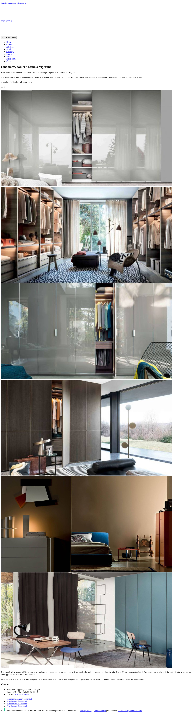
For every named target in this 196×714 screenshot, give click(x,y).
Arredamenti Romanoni (17, 701)
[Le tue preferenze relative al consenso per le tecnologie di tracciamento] (4, 709)
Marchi (9, 54)
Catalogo (10, 51)
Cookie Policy (100, 710)
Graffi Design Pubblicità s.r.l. (130, 710)
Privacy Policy (86, 710)
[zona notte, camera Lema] (86, 185)
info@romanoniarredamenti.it (19, 699)
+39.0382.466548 (22, 694)
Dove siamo (11, 59)
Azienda (9, 47)
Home (9, 42)
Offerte (9, 44)
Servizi (9, 49)
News (8, 56)
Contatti (9, 61)
